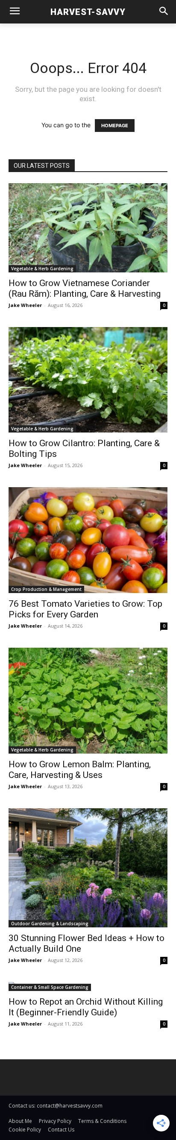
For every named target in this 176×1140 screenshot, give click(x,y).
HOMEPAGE (114, 126)
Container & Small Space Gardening (49, 987)
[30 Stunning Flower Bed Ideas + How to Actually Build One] (88, 867)
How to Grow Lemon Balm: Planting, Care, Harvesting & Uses (80, 769)
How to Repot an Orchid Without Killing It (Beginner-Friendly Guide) (86, 1007)
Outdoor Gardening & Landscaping (49, 924)
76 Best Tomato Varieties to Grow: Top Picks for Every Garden (85, 609)
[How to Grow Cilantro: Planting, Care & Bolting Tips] (88, 380)
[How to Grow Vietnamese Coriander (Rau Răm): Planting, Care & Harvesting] (88, 227)
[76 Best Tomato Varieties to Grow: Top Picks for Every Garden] (88, 540)
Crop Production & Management (46, 589)
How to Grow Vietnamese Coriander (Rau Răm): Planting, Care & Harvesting (85, 288)
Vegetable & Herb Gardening (42, 269)
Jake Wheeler (25, 305)
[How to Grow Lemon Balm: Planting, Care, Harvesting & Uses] (88, 701)
